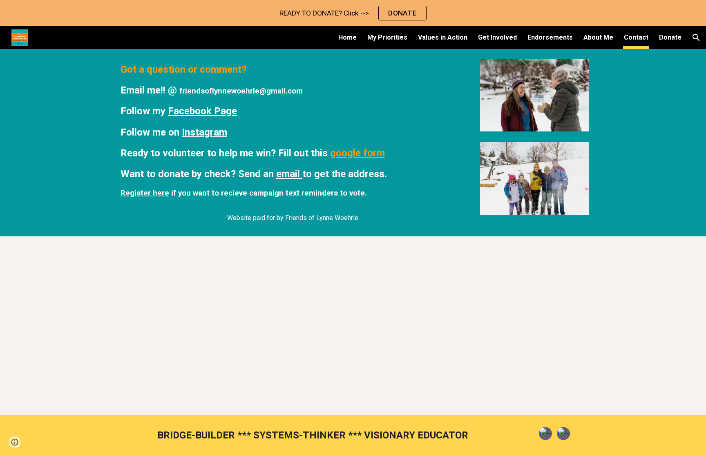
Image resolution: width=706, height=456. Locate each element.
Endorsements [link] (550, 37)
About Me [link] (598, 37)
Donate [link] (670, 37)
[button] (696, 37)
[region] (353, 13)
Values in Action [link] (442, 37)
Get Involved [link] (497, 37)
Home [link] (347, 37)
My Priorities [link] (387, 37)
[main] (292, 143)
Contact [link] (636, 37)
